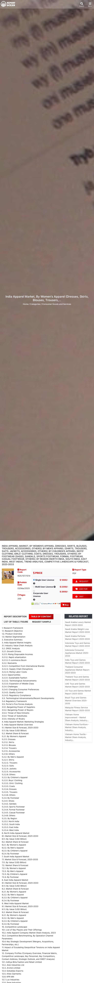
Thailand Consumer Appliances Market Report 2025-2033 (77, 670)
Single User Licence (44, 580)
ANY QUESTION (81, 597)
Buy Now (65, 605)
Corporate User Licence (40, 594)
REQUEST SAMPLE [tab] (41, 622)
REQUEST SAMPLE (82, 581)
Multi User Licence (44, 587)
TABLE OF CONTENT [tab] (41, 616)
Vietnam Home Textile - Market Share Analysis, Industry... (76, 737)
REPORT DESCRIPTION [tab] (15, 616)
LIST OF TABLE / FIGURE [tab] (16, 622)
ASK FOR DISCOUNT (81, 589)
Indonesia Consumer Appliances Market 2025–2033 (77, 653)
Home (25, 304)
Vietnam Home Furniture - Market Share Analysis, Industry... (77, 727)
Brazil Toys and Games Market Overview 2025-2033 (76, 700)
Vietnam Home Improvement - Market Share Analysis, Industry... (76, 717)
